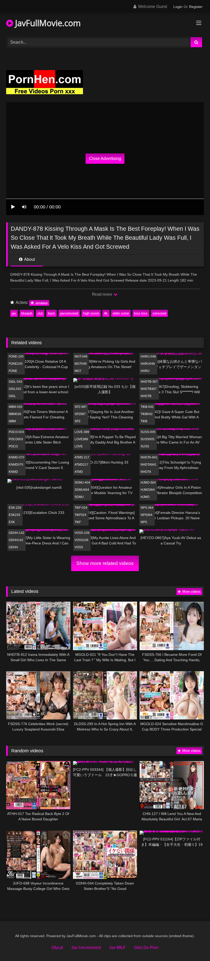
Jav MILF (117, 947)
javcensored (69, 313)
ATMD (79, 472)
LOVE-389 (82, 432)
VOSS (79, 547)
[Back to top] (194, 946)
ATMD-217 (82, 457)
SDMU (79, 497)
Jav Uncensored (86, 947)
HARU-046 (148, 356)
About (29, 259)
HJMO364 (148, 490)
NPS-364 (147, 508)
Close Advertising (105, 158)
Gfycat (57, 947)
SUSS (145, 446)
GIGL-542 (15, 381)
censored (159, 313)
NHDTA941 (148, 464)
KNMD (13, 472)
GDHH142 (16, 540)
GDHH (13, 547)
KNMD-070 (16, 457)
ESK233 (14, 515)
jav (14, 313)
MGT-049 (81, 356)
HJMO (145, 497)
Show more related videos (105, 563)
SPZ (77, 421)
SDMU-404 (82, 482)
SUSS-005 (148, 432)
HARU (145, 371)
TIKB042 (147, 414)
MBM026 (15, 414)
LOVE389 (81, 439)
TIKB (144, 421)
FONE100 (16, 364)
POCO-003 (16, 432)
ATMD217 (81, 464)
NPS (144, 522)
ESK (12, 522)
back (51, 313)
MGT (78, 371)
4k (106, 313)
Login (177, 7)
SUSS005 (147, 439)
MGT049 (81, 364)
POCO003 (16, 439)
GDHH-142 (16, 533)
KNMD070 (16, 464)
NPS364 (146, 515)
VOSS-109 (82, 533)
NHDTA (146, 472)
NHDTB (146, 396)
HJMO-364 (148, 482)
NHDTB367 (149, 389)
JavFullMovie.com (47, 22)
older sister (121, 313)
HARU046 (148, 364)
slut (40, 313)
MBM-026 (15, 407)
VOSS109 (81, 540)
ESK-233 (15, 508)
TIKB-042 (147, 407)
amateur (41, 303)
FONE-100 (16, 356)
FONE (13, 371)
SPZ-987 (81, 407)
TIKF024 (80, 515)
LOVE (79, 446)
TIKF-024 (81, 508)
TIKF (78, 522)
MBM (12, 421)
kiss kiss (141, 313)
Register (196, 7)
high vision (91, 313)
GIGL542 (15, 389)
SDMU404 (82, 490)
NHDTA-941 (149, 457)
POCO (13, 446)
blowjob (26, 313)
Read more (102, 294)
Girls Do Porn (146, 947)
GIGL (12, 396)
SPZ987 (80, 414)
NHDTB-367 (149, 381)
